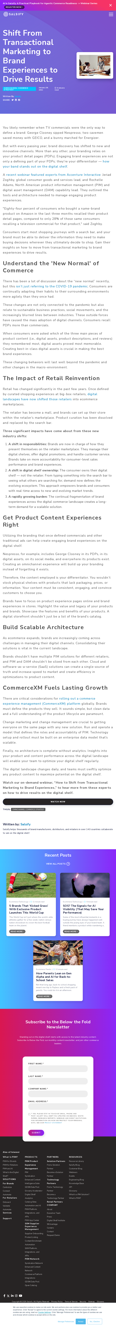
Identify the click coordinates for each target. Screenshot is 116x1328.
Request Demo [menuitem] (53, 1235)
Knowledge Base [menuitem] (76, 1183)
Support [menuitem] (7, 1218)
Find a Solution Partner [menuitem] (53, 1167)
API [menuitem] (70, 1187)
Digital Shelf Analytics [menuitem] (30, 1196)
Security (83, 1302)
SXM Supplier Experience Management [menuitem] (32, 1226)
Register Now (14, 7)
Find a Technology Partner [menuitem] (55, 1189)
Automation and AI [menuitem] (33, 1205)
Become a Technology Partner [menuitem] (55, 1196)
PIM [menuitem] (26, 1172)
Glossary (100, 1302)
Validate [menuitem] (6, 1206)
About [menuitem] (49, 1209)
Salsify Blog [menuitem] (74, 1165)
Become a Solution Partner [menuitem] (55, 1174)
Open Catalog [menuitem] (31, 1285)
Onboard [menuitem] (7, 1202)
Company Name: (38, 1088)
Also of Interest (11, 1152)
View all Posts (56, 863)
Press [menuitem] (49, 1217)
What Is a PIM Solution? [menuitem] (79, 1194)
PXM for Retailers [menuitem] (10, 1165)
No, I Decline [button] (95, 1321)
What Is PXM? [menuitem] (10, 1157)
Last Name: (35, 1076)
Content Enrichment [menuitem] (33, 1241)
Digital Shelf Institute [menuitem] (56, 1220)
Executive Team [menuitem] (54, 1213)
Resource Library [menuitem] (76, 1161)
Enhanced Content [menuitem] (32, 1179)
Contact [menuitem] (50, 1231)
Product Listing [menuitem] (31, 1237)
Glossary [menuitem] (73, 1191)
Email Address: (38, 1101)
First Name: (36, 1063)
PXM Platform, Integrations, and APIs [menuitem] (32, 1213)
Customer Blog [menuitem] (75, 1168)
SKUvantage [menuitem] (52, 1224)
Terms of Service (71, 1302)
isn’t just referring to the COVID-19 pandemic (52, 286)
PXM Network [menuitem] (32, 1259)
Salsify (18, 96)
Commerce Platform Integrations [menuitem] (33, 1276)
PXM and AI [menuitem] (8, 1168)
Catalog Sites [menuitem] (30, 1202)
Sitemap (91, 1302)
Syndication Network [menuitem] (34, 1263)
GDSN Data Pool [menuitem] (32, 1187)
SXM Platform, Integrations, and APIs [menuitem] (32, 1252)
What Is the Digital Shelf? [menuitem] (11, 1174)
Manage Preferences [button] (66, 1321)
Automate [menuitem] (7, 1194)
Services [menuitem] (7, 1212)
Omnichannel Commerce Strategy (16, 89)
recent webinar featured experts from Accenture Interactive (53, 175)
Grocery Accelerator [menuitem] (33, 1191)
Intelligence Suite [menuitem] (32, 1183)
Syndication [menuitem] (30, 1176)
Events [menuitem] (72, 1176)
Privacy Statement (53, 1123)
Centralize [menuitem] (7, 1187)
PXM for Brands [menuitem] (10, 1161)
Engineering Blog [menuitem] (76, 1179)
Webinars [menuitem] (73, 1172)
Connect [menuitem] (6, 1191)
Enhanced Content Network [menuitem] (32, 1269)
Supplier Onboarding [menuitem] (34, 1233)
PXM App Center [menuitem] (32, 1220)
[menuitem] (34, 1165)
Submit (36, 1132)
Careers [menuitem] (50, 1228)
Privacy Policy (57, 1302)
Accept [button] (80, 1321)
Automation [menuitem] (30, 1244)
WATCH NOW (58, 802)
